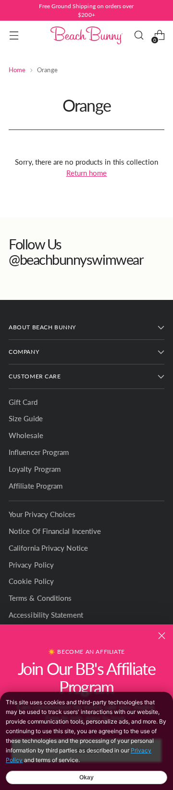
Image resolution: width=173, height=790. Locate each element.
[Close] (161, 635)
